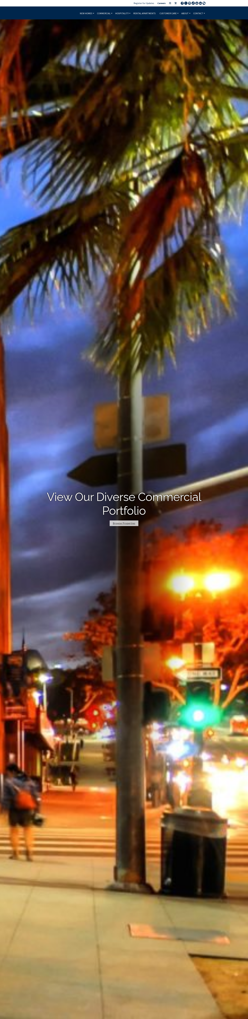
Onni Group (54, 12)
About (185, 13)
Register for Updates (144, 3)
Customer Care (168, 13)
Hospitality (122, 13)
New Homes (86, 13)
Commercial (104, 13)
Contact (198, 13)
